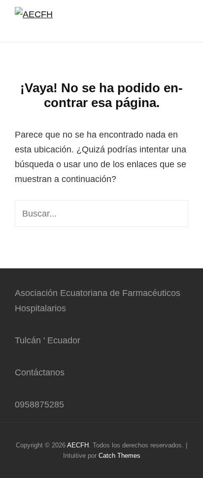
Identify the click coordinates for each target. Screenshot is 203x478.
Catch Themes (119, 455)
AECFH (78, 445)
